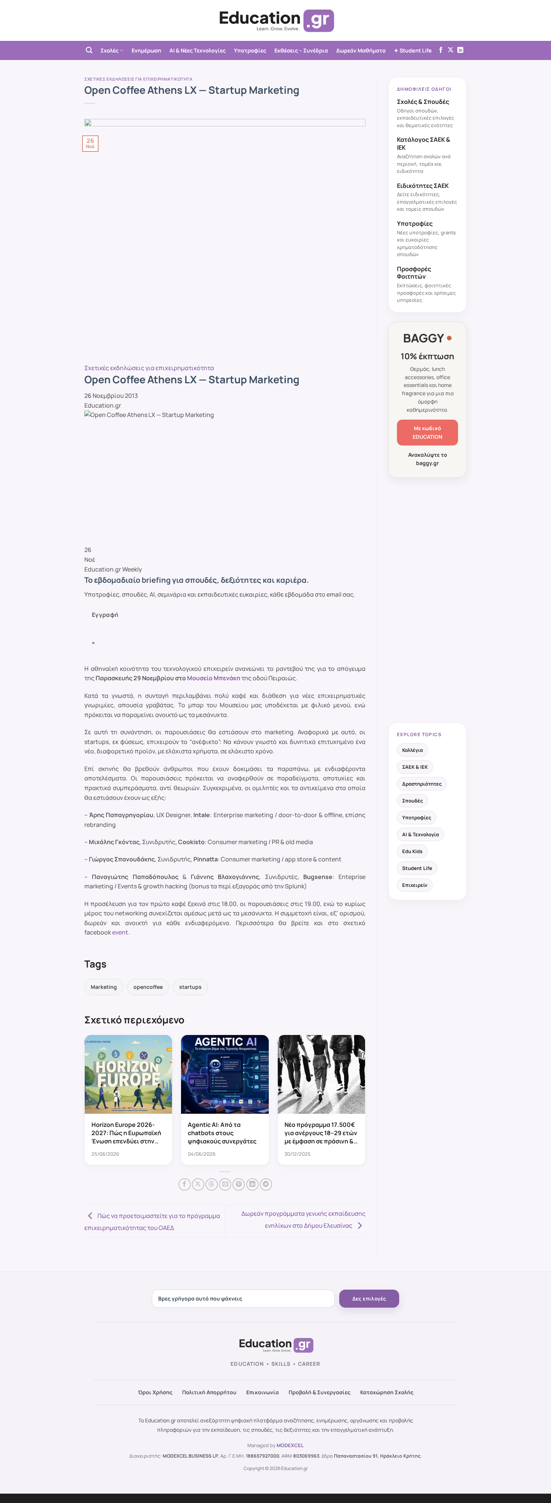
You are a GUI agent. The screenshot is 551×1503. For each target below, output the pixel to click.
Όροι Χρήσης (155, 1392)
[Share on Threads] (211, 1184)
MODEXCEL (290, 1445)
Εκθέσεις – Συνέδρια (301, 50)
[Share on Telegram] (266, 1184)
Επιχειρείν (414, 885)
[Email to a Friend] (225, 1184)
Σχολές (109, 50)
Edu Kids (412, 851)
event (120, 932)
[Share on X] (198, 1184)
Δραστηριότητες (422, 783)
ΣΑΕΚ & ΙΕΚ (415, 767)
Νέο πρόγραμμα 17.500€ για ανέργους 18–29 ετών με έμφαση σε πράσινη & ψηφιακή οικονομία (320, 1137)
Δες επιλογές (369, 1298)
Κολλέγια (412, 750)
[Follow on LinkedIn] (460, 50)
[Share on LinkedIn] (252, 1184)
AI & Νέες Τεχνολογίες (197, 50)
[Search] (89, 50)
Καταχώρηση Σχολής (386, 1392)
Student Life (417, 868)
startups (190, 986)
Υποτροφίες (250, 50)
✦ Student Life (413, 50)
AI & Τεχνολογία (420, 834)
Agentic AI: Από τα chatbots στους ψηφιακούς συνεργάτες (222, 1133)
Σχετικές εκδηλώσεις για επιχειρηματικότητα (138, 79)
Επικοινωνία (262, 1392)
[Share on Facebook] (184, 1184)
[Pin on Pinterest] (238, 1184)
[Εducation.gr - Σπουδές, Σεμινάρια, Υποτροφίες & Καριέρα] (275, 21)
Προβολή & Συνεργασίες (319, 1392)
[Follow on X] (451, 50)
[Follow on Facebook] (441, 50)
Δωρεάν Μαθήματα (361, 50)
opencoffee (148, 986)
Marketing (104, 986)
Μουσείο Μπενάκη (213, 678)
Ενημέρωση (146, 50)
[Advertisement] (427, 600)
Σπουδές (412, 800)
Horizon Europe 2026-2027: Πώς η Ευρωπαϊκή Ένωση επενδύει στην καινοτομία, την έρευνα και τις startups (126, 1141)
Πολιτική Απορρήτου (209, 1392)
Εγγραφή (105, 614)
